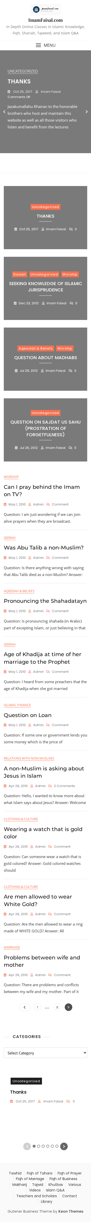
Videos (35, 1190)
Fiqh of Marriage (30, 1178)
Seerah (10, 537)
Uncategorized (23, 71)
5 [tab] (52, 165)
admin (38, 504)
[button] (45, 45)
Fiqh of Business (63, 1178)
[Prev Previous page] (24, 1007)
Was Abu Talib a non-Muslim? (44, 547)
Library (46, 1201)
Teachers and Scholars (36, 1195)
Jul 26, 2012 (28, 447)
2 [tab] (39, 165)
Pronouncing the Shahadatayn (45, 601)
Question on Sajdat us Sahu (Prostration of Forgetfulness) (45, 428)
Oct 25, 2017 (22, 91)
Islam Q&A (55, 1190)
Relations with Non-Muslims (29, 758)
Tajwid (37, 1184)
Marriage (12, 947)
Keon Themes (70, 1211)
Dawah (19, 274)
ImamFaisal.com (45, 20)
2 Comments (64, 786)
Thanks (19, 81)
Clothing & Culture (21, 819)
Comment (60, 504)
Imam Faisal (50, 91)
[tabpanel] (45, 111)
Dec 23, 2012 (28, 303)
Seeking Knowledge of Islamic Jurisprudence (45, 286)
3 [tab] (43, 165)
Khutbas (56, 1184)
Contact (69, 1195)
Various (74, 1184)
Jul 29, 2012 (28, 370)
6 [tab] (57, 165)
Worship (70, 274)
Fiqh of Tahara (39, 1173)
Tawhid (15, 1173)
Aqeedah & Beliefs (36, 348)
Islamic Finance (17, 705)
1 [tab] (34, 165)
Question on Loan (28, 715)
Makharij (19, 1184)
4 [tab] (48, 165)
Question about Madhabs (45, 357)
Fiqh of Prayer (70, 1173)
